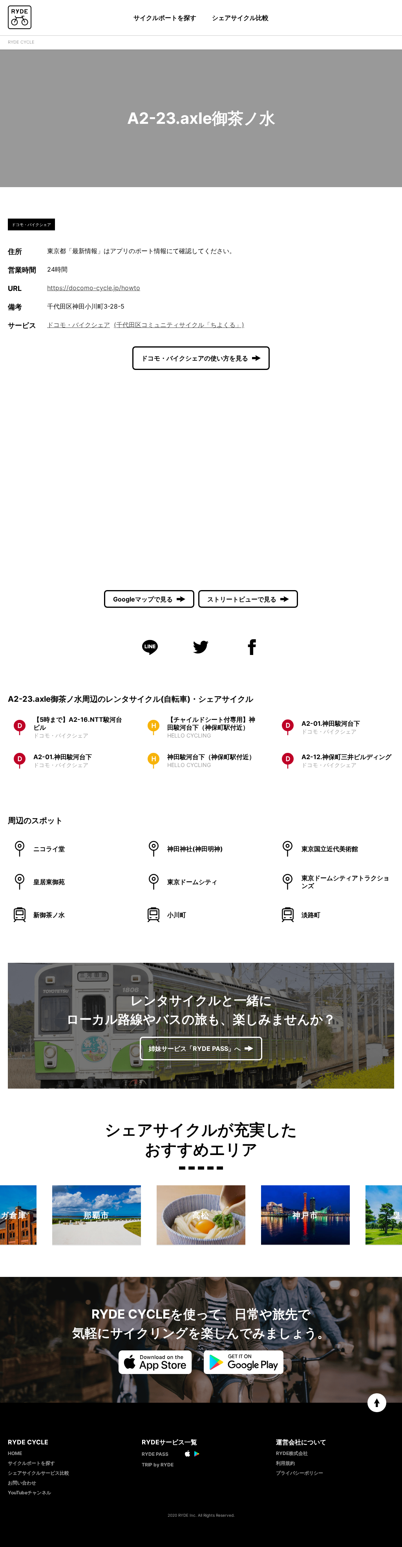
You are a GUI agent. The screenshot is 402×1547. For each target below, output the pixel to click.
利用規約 (285, 1463)
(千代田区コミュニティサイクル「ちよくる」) (179, 325)
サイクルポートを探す (164, 18)
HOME (15, 1453)
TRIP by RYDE (158, 1465)
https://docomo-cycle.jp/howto (93, 288)
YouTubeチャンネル (29, 1492)
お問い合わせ (22, 1483)
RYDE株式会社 (292, 1453)
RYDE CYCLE (21, 42)
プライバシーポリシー (299, 1473)
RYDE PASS (155, 1454)
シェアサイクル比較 (240, 18)
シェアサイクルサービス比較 (38, 1473)
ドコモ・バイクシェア (78, 325)
